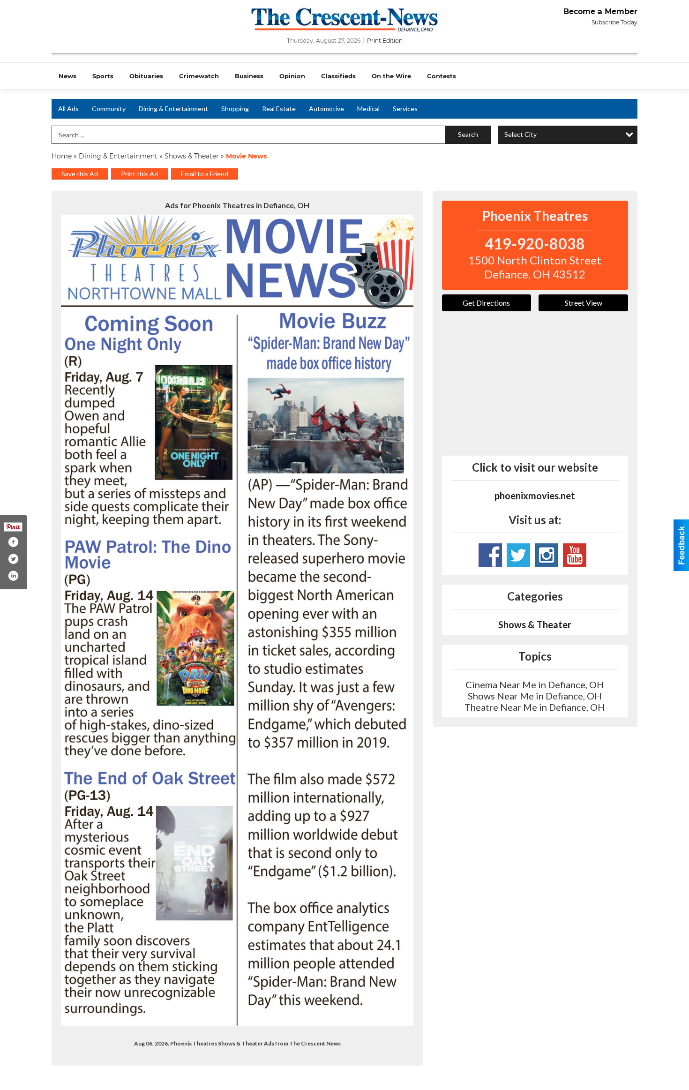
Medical (368, 109)
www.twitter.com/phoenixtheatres (518, 555)
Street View (583, 302)
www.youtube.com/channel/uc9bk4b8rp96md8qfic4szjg (574, 555)
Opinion (292, 76)
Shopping (235, 109)
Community (109, 109)
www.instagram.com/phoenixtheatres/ (546, 555)
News (67, 76)
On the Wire (391, 76)
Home (62, 156)
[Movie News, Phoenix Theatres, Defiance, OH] (237, 620)
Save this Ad (79, 174)
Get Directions (486, 302)
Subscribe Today (614, 22)
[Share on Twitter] (13, 558)
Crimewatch (199, 76)
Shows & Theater (192, 156)
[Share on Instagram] (13, 575)
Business (249, 76)
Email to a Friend (204, 174)
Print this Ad (139, 174)
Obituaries (146, 76)
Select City (520, 134)
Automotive (326, 109)
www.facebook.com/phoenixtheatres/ (490, 555)
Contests (441, 76)
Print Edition (385, 40)
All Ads (68, 109)
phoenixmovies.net (534, 495)
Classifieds (338, 76)
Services (405, 109)
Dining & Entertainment (173, 109)
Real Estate (279, 109)
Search (468, 134)
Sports (102, 76)
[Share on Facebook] (13, 542)
